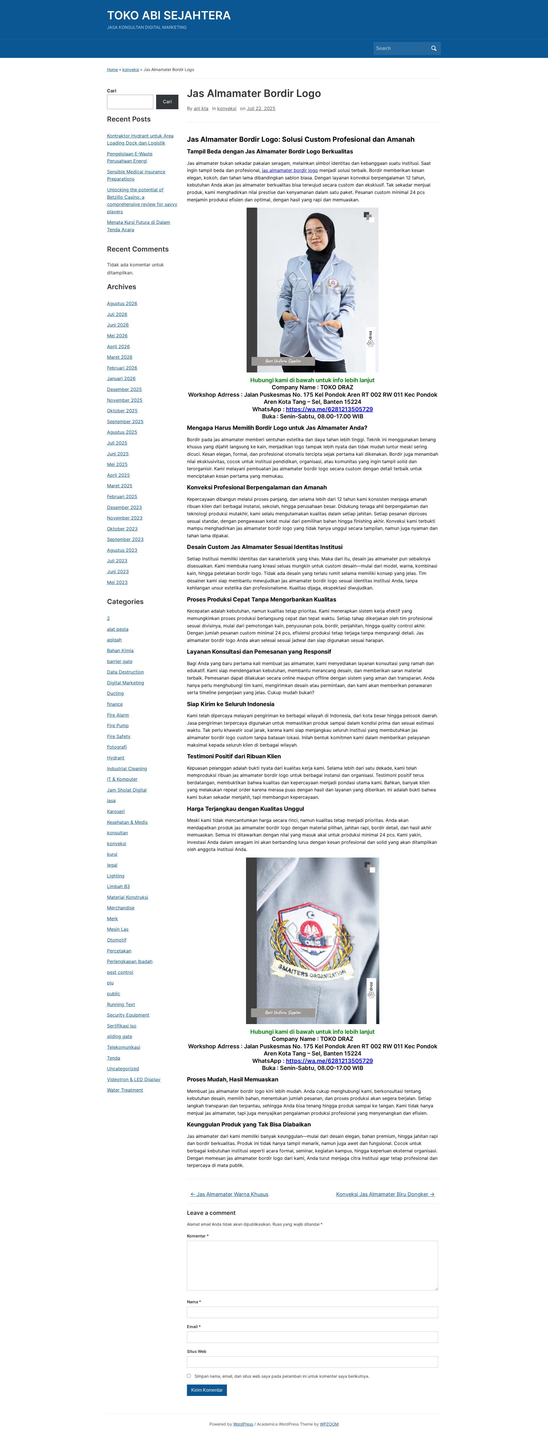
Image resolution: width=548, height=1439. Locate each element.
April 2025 (118, 475)
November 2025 (124, 400)
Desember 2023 (124, 507)
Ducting (115, 693)
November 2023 (124, 518)
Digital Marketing (125, 683)
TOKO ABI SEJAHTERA (169, 15)
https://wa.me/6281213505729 (329, 409)
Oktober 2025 (122, 411)
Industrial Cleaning (127, 768)
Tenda (113, 1058)
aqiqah (114, 640)
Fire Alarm (118, 715)
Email (194, 1326)
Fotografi (117, 747)
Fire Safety (118, 736)
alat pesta (117, 629)
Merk (112, 918)
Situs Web (196, 1351)
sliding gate (119, 1036)
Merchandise (120, 908)
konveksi (130, 69)
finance (115, 704)
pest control (120, 972)
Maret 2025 (119, 486)
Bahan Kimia (120, 650)
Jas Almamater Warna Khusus (229, 1194)
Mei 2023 (117, 582)
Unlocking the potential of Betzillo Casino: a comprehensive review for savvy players (142, 200)
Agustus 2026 (122, 303)
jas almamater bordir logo (290, 170)
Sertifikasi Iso (121, 1026)
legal (112, 865)
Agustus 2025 (122, 432)
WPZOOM (329, 1424)
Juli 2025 (117, 443)
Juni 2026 (118, 325)
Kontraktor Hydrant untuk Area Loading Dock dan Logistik (140, 139)
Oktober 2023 (122, 529)
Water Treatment (125, 1090)
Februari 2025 (122, 496)
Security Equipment (128, 1015)
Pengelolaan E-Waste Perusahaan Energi (129, 157)
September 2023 (125, 539)
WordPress (243, 1424)
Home (112, 69)
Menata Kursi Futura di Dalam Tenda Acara (138, 225)
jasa (111, 800)
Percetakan (119, 951)
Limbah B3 (118, 886)
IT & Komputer (122, 779)
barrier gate (119, 661)
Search (434, 48)
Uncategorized (123, 1068)
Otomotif (116, 940)
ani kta (201, 108)
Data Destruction (125, 672)
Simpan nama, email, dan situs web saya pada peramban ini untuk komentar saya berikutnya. (282, 1376)
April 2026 (118, 346)
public (113, 993)
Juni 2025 (118, 454)
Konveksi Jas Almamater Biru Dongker (385, 1194)
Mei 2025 (117, 464)
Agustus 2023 (122, 550)
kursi (112, 854)
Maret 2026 (119, 357)
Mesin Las (117, 929)
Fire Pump (118, 725)
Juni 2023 (118, 571)
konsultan (117, 833)
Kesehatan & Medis (127, 822)
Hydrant (115, 758)
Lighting (115, 876)
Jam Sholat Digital (127, 790)
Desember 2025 (124, 389)
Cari (111, 91)
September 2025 (125, 421)
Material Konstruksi (127, 897)
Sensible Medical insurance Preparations (136, 175)
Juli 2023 (117, 561)
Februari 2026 (122, 368)
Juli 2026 (117, 314)
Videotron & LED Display (133, 1079)
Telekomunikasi (123, 1047)
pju (110, 983)
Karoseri (116, 811)
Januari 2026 (121, 378)
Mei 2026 (117, 336)
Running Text (121, 1004)
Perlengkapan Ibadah (129, 961)
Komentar (198, 1235)
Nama (194, 1301)
